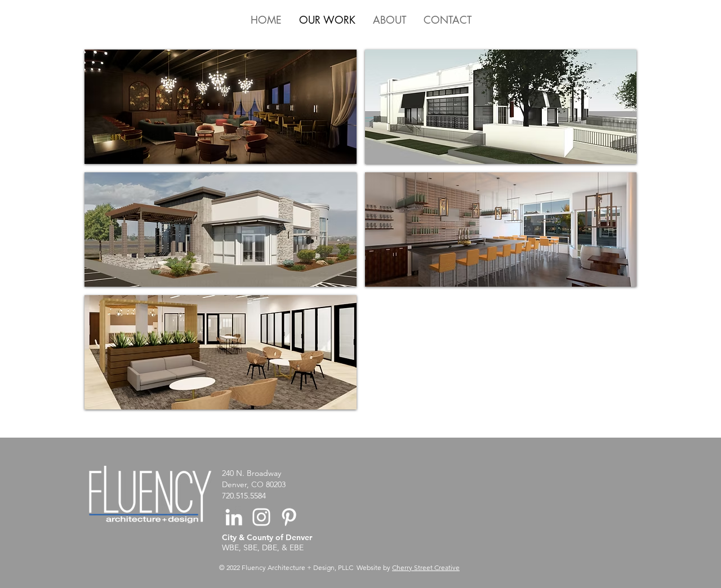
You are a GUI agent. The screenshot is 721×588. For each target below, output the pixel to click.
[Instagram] (261, 517)
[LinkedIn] (234, 517)
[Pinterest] (289, 517)
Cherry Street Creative (426, 567)
